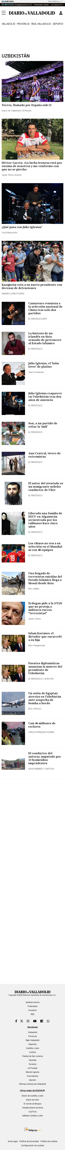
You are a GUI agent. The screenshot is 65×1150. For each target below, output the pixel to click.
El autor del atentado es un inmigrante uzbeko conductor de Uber (45, 486)
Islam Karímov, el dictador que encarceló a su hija (45, 636)
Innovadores (32, 1076)
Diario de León (32, 1100)
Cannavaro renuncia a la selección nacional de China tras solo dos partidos (45, 308)
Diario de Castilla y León (32, 1096)
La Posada (32, 1068)
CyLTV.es (32, 1112)
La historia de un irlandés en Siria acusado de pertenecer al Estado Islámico (45, 338)
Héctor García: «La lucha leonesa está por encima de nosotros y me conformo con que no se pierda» (32, 166)
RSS (32, 1014)
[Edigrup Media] (32, 1129)
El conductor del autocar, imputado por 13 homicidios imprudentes (44, 758)
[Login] (60, 12)
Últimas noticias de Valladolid (32, 1084)
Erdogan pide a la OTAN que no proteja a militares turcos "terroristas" (45, 608)
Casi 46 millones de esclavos (42, 725)
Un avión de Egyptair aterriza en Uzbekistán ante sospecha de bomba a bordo (44, 698)
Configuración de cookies (32, 1145)
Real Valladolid (41, 23)
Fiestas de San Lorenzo (32, 1056)
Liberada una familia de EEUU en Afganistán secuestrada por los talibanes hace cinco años (45, 520)
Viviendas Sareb (41, 4)
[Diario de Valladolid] (32, 13)
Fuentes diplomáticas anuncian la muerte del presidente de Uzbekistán (45, 668)
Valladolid (8, 23)
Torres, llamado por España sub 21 (27, 105)
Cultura (32, 1052)
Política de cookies (48, 1141)
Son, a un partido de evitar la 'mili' (42, 425)
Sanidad (32, 1060)
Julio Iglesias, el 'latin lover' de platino (43, 365)
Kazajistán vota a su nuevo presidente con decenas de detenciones (32, 286)
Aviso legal (13, 1141)
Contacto (32, 1010)
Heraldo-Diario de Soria (32, 1108)
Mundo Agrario (32, 1072)
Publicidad (32, 1006)
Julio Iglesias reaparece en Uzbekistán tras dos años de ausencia (45, 396)
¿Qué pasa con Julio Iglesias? (22, 227)
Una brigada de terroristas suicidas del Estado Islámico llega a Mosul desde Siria (45, 578)
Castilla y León (32, 1048)
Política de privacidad (29, 1141)
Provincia (23, 23)
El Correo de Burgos (32, 1104)
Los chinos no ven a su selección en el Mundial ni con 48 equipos (45, 546)
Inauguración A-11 (23, 4)
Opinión (32, 1080)
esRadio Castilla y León (32, 1116)
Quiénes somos (33, 1002)
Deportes (32, 1044)
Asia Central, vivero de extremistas (44, 455)
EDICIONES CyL (54, 1)
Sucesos (32, 1064)
